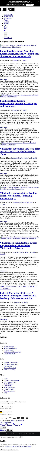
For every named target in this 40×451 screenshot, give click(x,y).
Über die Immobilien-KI (11, 380)
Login (6, 379)
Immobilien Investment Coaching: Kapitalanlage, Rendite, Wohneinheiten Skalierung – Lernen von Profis (19, 54)
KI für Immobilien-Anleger (12, 352)
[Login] (5, 33)
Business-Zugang (9, 369)
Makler (26, 158)
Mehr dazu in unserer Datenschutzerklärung (18, 446)
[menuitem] (22, 15)
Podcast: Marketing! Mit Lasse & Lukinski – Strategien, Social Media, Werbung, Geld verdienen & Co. (18, 296)
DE (6, 433)
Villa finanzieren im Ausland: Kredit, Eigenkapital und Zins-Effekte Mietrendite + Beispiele (18, 245)
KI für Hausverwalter (10, 348)
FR (13, 433)
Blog (5, 392)
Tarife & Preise (8, 384)
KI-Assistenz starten (10, 382)
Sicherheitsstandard (10, 368)
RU (26, 433)
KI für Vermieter (9, 350)
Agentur (16, 302)
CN (33, 433)
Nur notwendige (5, 450)
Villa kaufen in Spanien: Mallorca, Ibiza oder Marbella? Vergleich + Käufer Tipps (20, 151)
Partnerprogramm (9, 391)
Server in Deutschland (10, 362)
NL (20, 433)
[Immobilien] (7, 11)
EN (10, 433)
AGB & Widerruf (9, 387)
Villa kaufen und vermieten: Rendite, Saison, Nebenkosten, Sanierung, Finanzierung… (18, 196)
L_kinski (24, 60)
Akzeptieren (14, 450)
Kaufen (20, 158)
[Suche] (5, 35)
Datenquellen (8, 366)
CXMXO (13, 420)
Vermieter (33, 252)
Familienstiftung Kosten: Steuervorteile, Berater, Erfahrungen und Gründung (18, 103)
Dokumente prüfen (9, 353)
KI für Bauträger (9, 346)
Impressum (20, 420)
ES (16, 433)
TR (30, 433)
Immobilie (15, 60)
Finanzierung (17, 202)
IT (23, 433)
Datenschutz (7, 386)
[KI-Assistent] (5, 31)
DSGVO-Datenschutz (10, 364)
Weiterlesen (3, 79)
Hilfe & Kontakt (9, 389)
